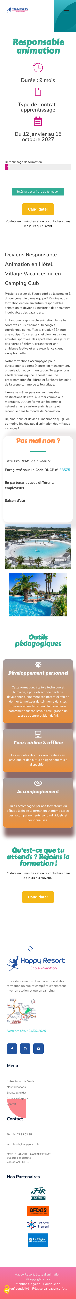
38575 (64, 470)
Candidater (38, 209)
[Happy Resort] (17, 10)
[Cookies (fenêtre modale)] (7, 1290)
